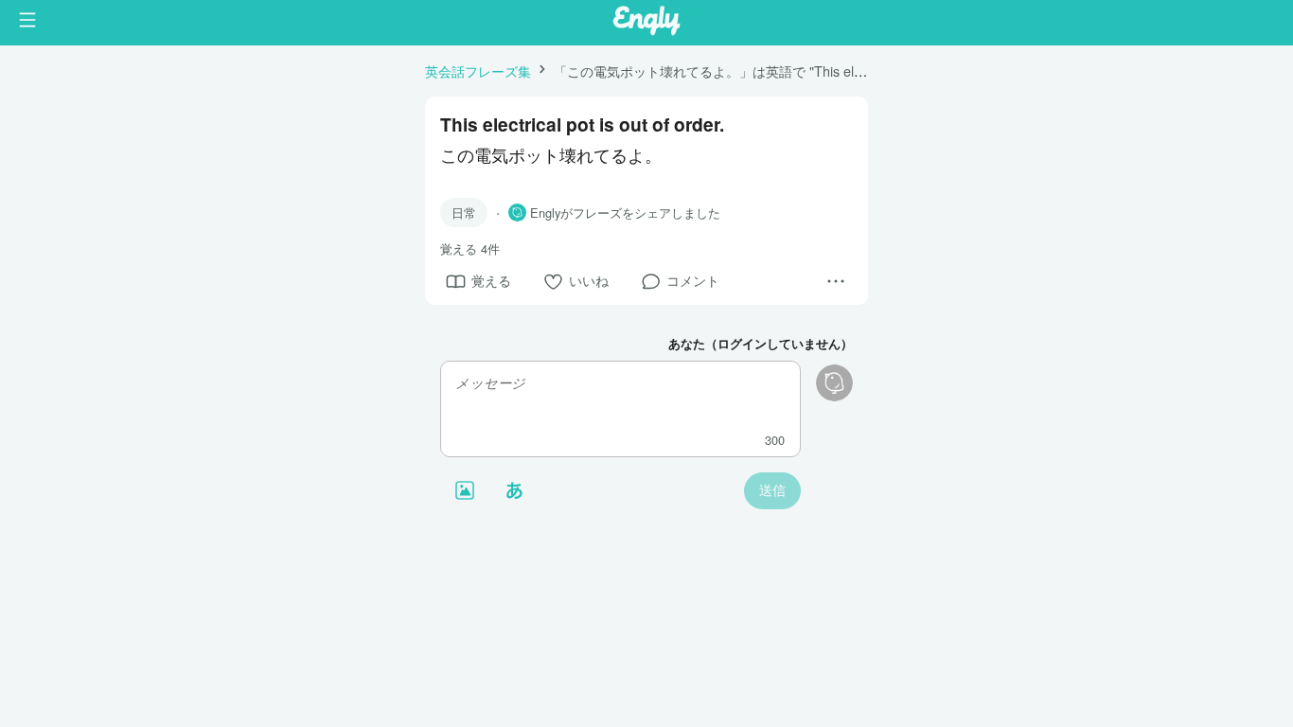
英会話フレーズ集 (478, 70)
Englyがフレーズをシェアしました (625, 213)
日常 (464, 213)
